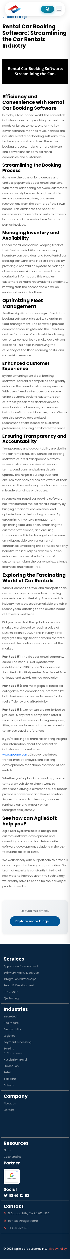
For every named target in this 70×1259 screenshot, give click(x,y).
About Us (10, 1103)
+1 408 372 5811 (18, 1228)
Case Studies (12, 1157)
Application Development (21, 966)
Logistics (9, 1036)
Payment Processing (18, 1042)
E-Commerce (13, 1053)
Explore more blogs (35, 921)
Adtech (9, 1085)
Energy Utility (12, 1029)
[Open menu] (59, 9)
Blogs (7, 1150)
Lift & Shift (11, 992)
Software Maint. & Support (21, 973)
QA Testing (11, 998)
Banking (9, 1048)
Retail (7, 1072)
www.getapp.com (15, 754)
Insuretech (11, 1016)
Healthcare (11, 1023)
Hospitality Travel (15, 1060)
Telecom (10, 1079)
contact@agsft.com (23, 1221)
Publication (11, 1066)
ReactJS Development (19, 985)
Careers (9, 1110)
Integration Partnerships (20, 979)
